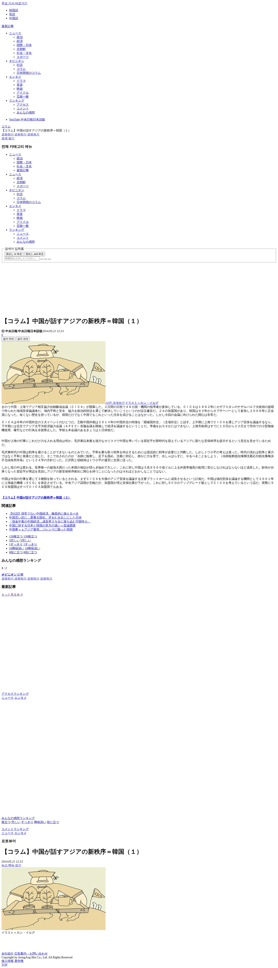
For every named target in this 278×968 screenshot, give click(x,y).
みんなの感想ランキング (18, 818)
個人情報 (8, 961)
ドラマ (21, 80)
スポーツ (23, 57)
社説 (20, 64)
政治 (20, 37)
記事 (12, 574)
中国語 (13, 18)
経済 (20, 41)
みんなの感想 (26, 112)
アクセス (23, 104)
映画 (20, 88)
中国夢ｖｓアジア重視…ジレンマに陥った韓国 (41, 529)
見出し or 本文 (14, 254)
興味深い (40, 822)
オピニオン (16, 61)
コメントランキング (15, 829)
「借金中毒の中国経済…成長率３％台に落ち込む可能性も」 (50, 521)
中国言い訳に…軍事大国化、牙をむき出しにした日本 (45, 517)
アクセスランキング (15, 693)
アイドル (23, 92)
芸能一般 (23, 96)
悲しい (15, 822)
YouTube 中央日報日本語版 (27, 119)
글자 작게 (8, 338)
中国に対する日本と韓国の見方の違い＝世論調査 (42, 525)
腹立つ (6, 822)
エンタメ (15, 76)
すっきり (27, 822)
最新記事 (8, 26)
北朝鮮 (21, 49)
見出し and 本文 (34, 254)
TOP (4, 964)
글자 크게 (22, 338)
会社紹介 (8, 953)
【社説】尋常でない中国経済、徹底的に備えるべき (44, 513)
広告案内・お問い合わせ (31, 953)
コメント (23, 108)
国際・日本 (24, 45)
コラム (21, 68)
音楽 (20, 84)
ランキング (16, 100)
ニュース (15, 33)
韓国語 (13, 10)
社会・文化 (24, 53)
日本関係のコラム (29, 72)
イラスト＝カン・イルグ (141, 402)
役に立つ (53, 822)
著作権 (18, 961)
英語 (12, 14)
